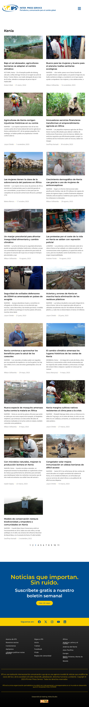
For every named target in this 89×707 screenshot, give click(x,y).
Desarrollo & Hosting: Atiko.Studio (44, 697)
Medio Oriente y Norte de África (73, 657)
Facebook (38, 649)
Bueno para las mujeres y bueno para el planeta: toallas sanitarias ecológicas (65, 66)
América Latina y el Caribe (70, 643)
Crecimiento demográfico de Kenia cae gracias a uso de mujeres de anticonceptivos (64, 182)
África (65, 639)
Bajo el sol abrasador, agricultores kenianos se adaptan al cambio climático (21, 66)
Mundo (65, 661)
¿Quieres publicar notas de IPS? (15, 652)
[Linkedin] (65, 622)
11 (58, 545)
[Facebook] (39, 622)
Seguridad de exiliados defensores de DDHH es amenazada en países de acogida (23, 296)
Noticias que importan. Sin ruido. (44, 579)
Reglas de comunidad (42, 656)
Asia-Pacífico (68, 650)
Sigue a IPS (38, 639)
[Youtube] (58, 622)
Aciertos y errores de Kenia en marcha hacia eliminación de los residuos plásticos (62, 296)
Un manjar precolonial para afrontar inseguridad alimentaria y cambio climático (22, 239)
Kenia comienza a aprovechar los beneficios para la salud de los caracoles (21, 353)
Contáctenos (11, 646)
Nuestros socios (12, 642)
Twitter (37, 646)
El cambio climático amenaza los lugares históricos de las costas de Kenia (63, 353)
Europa (65, 653)
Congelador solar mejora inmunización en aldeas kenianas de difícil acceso (65, 465)
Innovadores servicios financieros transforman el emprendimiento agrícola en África (63, 123)
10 (55, 545)
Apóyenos (10, 649)
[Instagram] (52, 622)
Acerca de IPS (11, 639)
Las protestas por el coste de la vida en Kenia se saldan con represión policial (64, 239)
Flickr (36, 652)
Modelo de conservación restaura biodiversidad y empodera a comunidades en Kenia (21, 522)
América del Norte (70, 647)
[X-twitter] (46, 622)
